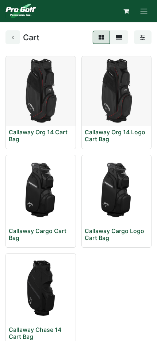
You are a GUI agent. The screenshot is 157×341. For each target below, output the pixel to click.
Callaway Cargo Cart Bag (37, 234)
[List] (119, 37)
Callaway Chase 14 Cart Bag (35, 333)
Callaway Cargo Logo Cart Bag (114, 234)
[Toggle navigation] (144, 11)
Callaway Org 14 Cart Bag (38, 135)
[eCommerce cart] (126, 11)
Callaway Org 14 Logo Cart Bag (115, 135)
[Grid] (101, 37)
